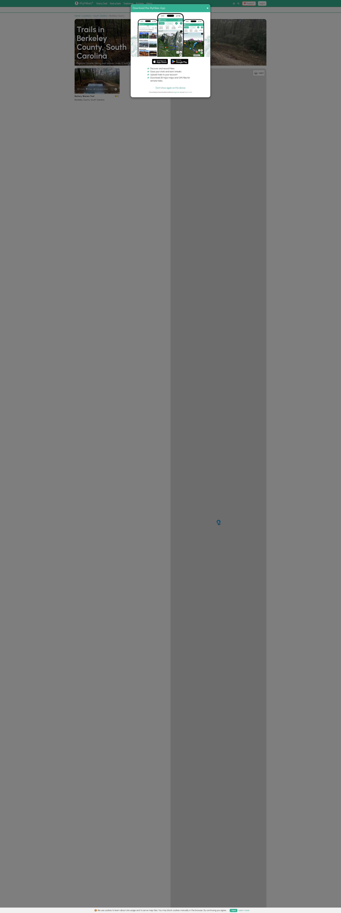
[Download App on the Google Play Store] (179, 60)
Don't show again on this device (170, 88)
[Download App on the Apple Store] (160, 62)
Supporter (176, 92)
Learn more (188, 92)
